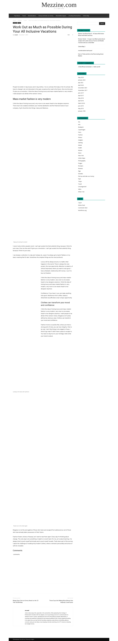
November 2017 (82, 90)
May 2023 (81, 77)
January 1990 (81, 111)
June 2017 (81, 93)
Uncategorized (82, 186)
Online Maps (81, 158)
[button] (103, 16)
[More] (30, 38)
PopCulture (17, 15)
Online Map (86, 15)
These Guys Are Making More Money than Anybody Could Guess (61, 601)
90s (79, 122)
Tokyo (80, 181)
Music (79, 153)
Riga (79, 171)
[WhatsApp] (26, 38)
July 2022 (80, 82)
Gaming (80, 142)
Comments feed (82, 208)
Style (79, 179)
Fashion (80, 135)
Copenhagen (81, 129)
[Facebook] (14, 38)
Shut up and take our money (45, 15)
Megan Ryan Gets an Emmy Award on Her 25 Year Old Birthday (25, 601)
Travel (24, 15)
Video (79, 189)
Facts (79, 132)
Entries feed (81, 205)
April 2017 (81, 95)
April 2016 (81, 101)
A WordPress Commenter (85, 67)
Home (14, 20)
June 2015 (81, 106)
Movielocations (32, 15)
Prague (80, 163)
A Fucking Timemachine (75, 15)
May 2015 (81, 108)
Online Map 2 (81, 46)
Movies (80, 150)
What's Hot (81, 192)
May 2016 (81, 98)
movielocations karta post (85, 50)
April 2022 (81, 85)
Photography (81, 161)
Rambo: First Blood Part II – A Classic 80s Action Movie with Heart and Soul (91, 34)
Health (80, 148)
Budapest (81, 127)
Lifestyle (20, 20)
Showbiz (80, 173)
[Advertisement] (60, 571)
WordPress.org (82, 210)
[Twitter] (18, 38)
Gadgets (80, 140)
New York (81, 155)
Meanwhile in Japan (61, 15)
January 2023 (81, 80)
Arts (79, 124)
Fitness (80, 137)
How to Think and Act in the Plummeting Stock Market (90, 55)
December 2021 (82, 88)
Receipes (80, 166)
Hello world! (96, 67)
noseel (16, 34)
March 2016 (81, 103)
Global (80, 145)
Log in (80, 202)
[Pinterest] (22, 38)
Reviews (80, 168)
